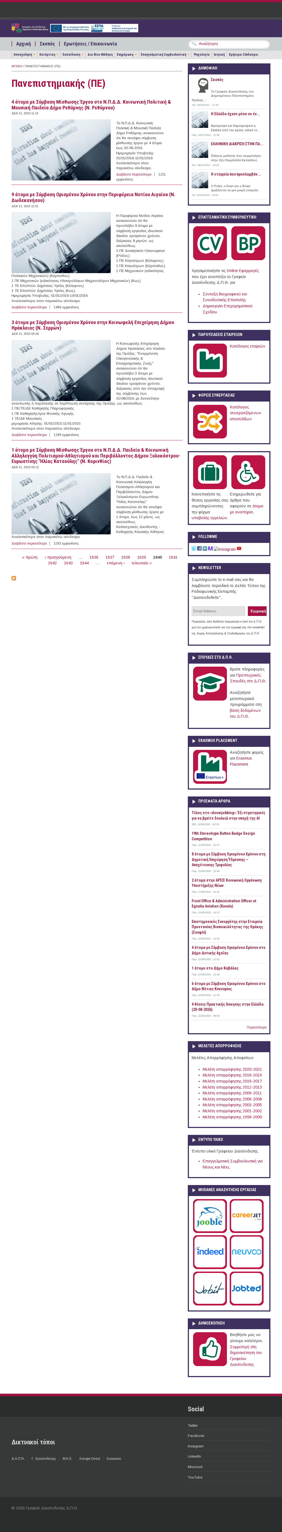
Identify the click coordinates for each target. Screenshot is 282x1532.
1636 (94, 557)
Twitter (193, 1425)
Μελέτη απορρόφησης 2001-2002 (232, 1111)
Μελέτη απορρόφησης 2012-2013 (232, 1087)
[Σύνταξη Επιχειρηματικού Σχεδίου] (248, 259)
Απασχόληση (23, 54)
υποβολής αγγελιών (209, 518)
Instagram (196, 1446)
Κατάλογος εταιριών (247, 346)
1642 (52, 563)
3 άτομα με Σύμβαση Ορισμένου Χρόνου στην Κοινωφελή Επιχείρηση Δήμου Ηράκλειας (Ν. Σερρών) (93, 325)
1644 (84, 563)
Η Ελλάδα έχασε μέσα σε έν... (235, 114)
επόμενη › (116, 563)
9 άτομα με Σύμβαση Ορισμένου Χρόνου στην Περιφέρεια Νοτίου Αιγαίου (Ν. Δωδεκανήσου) (93, 197)
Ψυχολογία (202, 54)
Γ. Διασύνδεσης (44, 1459)
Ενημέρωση (125, 54)
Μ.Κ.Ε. (67, 1459)
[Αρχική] (75, 31)
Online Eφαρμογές (243, 270)
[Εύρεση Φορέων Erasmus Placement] (210, 782)
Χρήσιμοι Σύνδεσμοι (243, 54)
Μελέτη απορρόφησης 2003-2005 (232, 1105)
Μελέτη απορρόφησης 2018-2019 (232, 1075)
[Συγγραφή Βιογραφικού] (210, 259)
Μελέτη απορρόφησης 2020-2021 (232, 1069)
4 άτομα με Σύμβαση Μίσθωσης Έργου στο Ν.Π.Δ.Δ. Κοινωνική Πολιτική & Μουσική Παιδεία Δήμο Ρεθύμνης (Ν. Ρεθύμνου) (91, 105)
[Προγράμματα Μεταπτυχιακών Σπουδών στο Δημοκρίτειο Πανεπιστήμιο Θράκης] (210, 699)
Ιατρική (219, 54)
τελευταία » (142, 563)
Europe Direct (90, 1459)
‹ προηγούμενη (58, 557)
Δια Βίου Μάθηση (100, 54)
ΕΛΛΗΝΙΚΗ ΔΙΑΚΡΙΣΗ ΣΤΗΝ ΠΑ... (237, 144)
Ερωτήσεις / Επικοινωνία (90, 43)
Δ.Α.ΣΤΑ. (18, 1459)
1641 (173, 557)
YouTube (195, 1477)
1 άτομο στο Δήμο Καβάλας (215, 968)
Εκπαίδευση (71, 54)
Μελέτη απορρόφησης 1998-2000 (232, 1117)
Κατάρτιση (47, 54)
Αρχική (23, 43)
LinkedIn (194, 1456)
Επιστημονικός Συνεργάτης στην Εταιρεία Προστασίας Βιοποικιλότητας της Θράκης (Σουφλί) (227, 927)
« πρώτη (29, 557)
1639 (141, 557)
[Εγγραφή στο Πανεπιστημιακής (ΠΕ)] (14, 579)
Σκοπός (47, 43)
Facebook (196, 1436)
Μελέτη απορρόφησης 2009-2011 (232, 1093)
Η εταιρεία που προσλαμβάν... (236, 174)
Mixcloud (195, 1467)
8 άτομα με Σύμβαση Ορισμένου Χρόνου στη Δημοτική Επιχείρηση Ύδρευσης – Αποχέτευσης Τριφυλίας (228, 859)
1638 (125, 557)
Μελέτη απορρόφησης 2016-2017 (232, 1081)
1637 (109, 557)
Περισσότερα (257, 1027)
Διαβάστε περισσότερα (133, 174)
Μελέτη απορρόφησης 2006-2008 (232, 1099)
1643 (68, 563)
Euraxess (114, 1459)
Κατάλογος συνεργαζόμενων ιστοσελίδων (245, 413)
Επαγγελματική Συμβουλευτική (163, 54)
